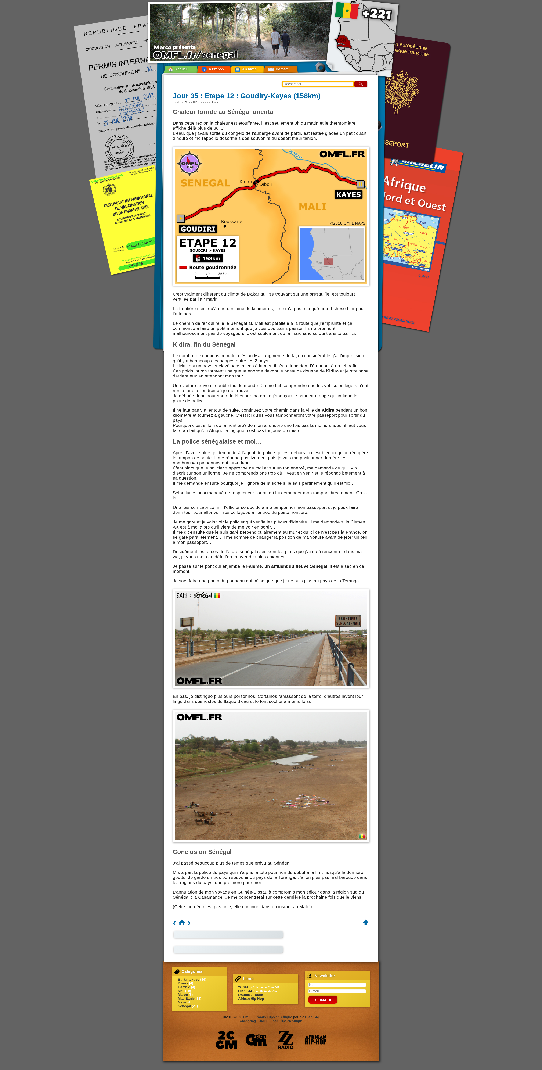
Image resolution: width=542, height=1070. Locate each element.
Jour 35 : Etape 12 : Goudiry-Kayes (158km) (247, 96)
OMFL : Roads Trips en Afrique (267, 1017)
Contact (282, 69)
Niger (182, 1002)
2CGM (243, 987)
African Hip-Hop (251, 999)
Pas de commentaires (206, 102)
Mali (181, 991)
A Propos (216, 69)
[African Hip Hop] (315, 1040)
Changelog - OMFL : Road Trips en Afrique (271, 1021)
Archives (249, 69)
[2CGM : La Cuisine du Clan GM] (226, 1040)
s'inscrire (322, 999)
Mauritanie (186, 998)
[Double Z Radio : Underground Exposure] (285, 1040)
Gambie (184, 987)
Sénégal (189, 102)
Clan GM (245, 991)
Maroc (183, 994)
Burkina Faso (188, 979)
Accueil (181, 69)
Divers (183, 983)
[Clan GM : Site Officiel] (256, 1040)
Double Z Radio (250, 995)
